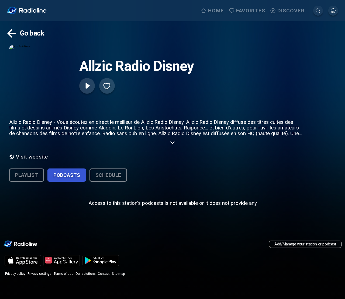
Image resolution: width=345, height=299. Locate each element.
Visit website (32, 157)
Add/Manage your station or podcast (305, 244)
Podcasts (66, 175)
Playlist (26, 175)
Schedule (108, 175)
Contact (104, 274)
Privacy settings (39, 274)
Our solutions (85, 274)
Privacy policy (15, 274)
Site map (118, 274)
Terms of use (63, 274)
